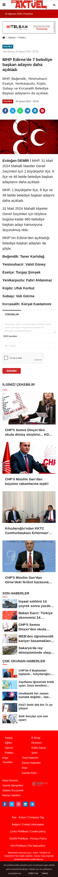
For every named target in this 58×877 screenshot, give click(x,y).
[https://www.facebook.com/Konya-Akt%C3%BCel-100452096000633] (4, 804)
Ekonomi (36, 742)
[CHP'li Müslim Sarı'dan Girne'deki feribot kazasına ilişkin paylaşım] (29, 556)
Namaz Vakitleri (11, 795)
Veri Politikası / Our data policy (27, 845)
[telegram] (27, 111)
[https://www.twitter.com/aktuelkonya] (11, 804)
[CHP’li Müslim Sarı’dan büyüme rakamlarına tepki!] (29, 458)
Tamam (44, 873)
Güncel (9, 747)
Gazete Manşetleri (12, 785)
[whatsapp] (20, 111)
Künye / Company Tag (31, 817)
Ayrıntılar (33, 873)
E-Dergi (35, 737)
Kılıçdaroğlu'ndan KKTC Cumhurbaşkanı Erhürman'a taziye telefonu (28, 530)
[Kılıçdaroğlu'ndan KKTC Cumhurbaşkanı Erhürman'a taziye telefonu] (29, 507)
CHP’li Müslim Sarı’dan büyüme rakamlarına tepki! (27, 481)
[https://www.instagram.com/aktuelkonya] (18, 804)
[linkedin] (35, 111)
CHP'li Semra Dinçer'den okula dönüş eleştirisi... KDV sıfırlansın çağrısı (28, 432)
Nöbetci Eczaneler (13, 790)
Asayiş (9, 737)
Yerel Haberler (30, 757)
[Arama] (54, 5)
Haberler (12, 37)
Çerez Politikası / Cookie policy (28, 831)
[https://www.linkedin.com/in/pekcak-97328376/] (25, 804)
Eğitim (8, 742)
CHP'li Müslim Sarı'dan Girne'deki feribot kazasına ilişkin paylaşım (27, 580)
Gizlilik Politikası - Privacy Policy (28, 838)
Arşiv (25, 767)
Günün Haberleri (31, 762)
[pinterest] (42, 111)
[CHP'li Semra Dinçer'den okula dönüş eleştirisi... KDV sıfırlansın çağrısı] (29, 409)
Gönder (11, 370)
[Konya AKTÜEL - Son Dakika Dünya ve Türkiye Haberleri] (29, 5)
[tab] (11, 314)
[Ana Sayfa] (3, 38)
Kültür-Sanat (38, 747)
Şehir (34, 752)
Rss (14, 817)
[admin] (32, 804)
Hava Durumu (10, 780)
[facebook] (5, 111)
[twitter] (13, 111)
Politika (22, 37)
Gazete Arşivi (29, 772)
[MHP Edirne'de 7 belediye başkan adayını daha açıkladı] (29, 136)
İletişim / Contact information (28, 824)
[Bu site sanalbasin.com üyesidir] (39, 783)
